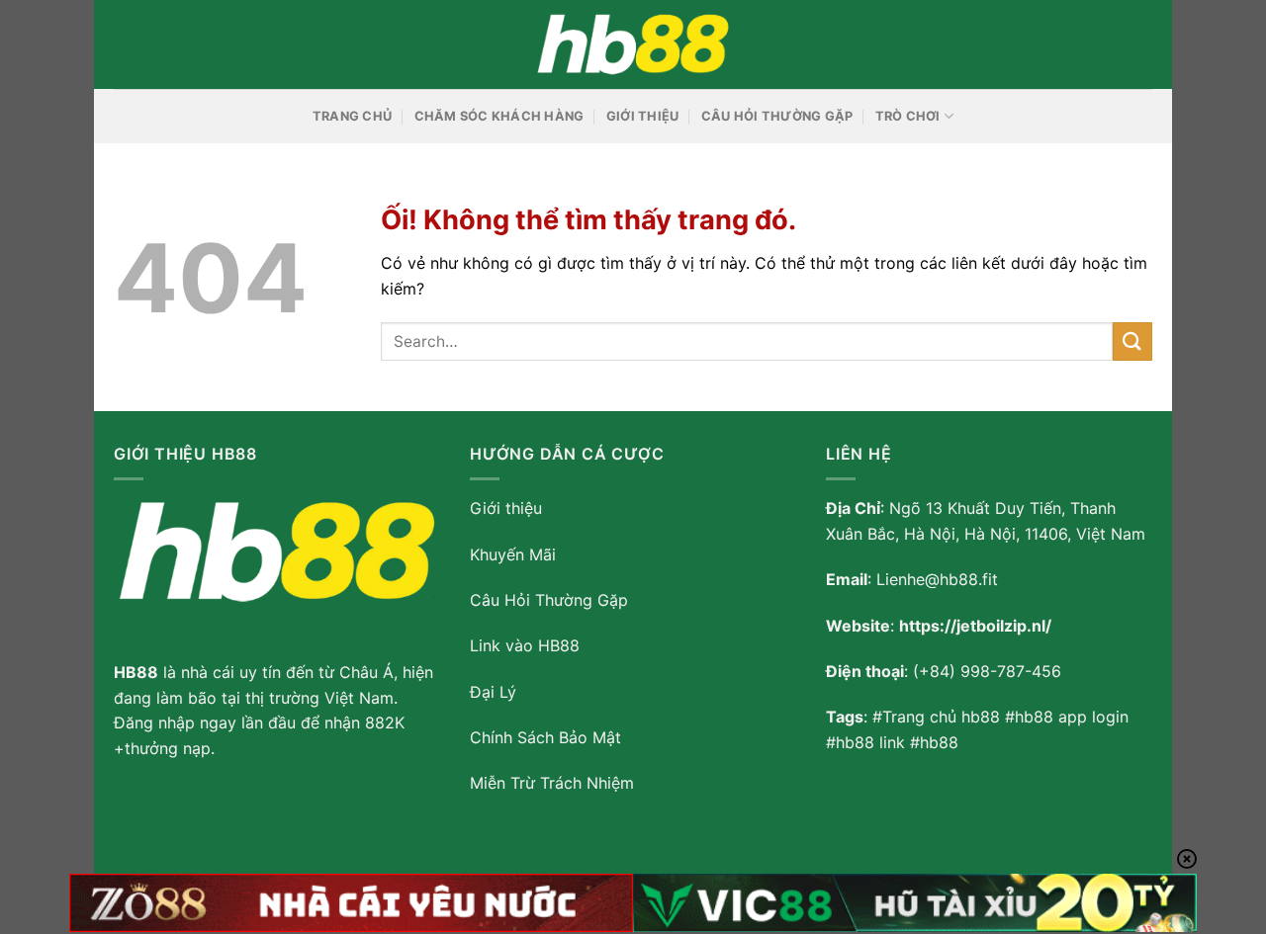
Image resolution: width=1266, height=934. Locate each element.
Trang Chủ (352, 116)
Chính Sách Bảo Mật (545, 737)
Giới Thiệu (642, 116)
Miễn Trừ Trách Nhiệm (552, 783)
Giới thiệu (506, 508)
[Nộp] (1132, 341)
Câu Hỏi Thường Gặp (777, 116)
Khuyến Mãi (513, 554)
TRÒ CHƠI (908, 116)
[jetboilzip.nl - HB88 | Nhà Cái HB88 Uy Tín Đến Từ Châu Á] (633, 45)
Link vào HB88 (525, 645)
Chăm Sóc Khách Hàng (499, 116)
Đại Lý (493, 692)
